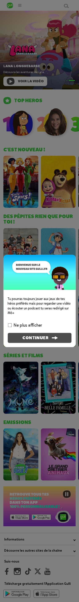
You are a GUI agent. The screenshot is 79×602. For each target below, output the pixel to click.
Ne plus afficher (27, 325)
